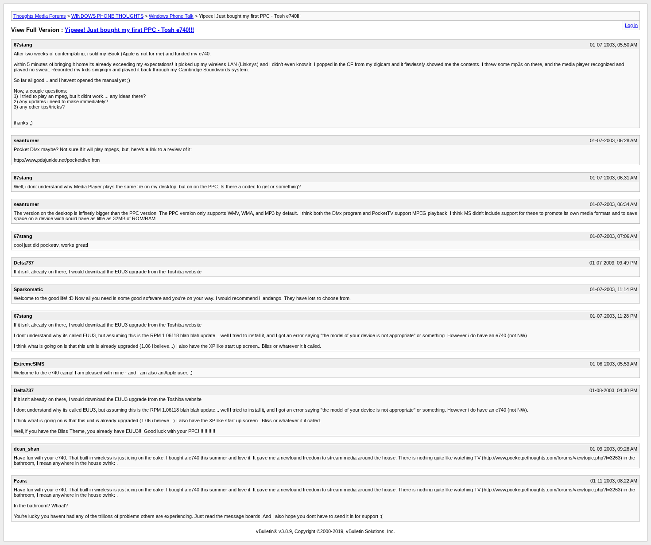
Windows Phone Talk (171, 16)
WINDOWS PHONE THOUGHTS (107, 16)
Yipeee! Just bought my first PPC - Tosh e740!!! (129, 30)
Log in (631, 25)
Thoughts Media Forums (39, 16)
